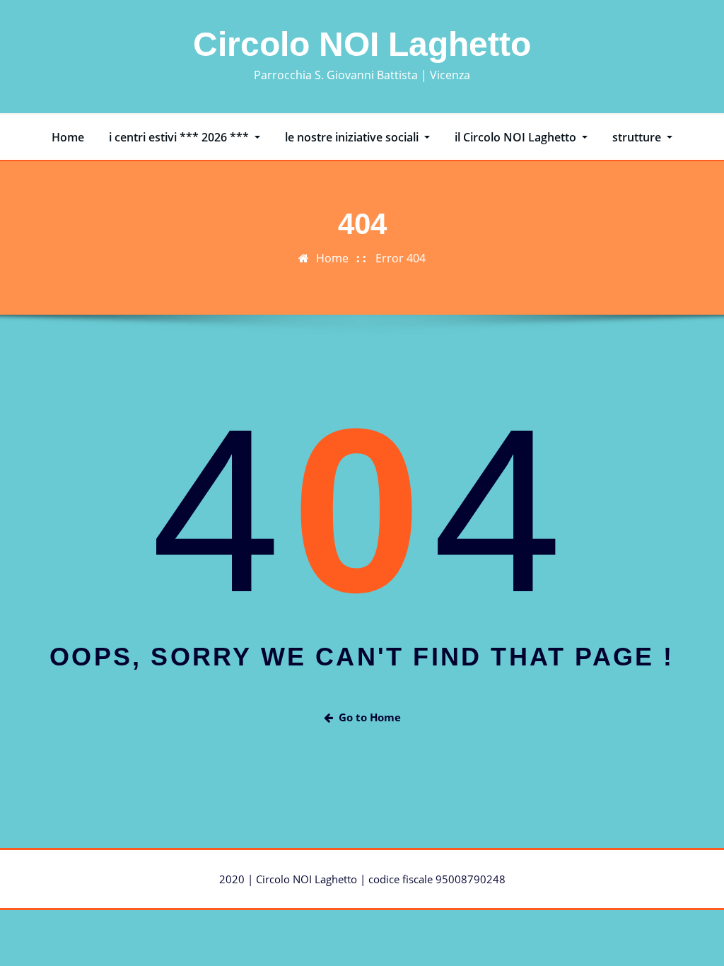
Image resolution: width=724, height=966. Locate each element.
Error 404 (400, 258)
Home (68, 137)
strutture (638, 137)
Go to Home (370, 717)
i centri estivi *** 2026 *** (180, 137)
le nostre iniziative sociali (353, 137)
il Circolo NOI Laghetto (517, 137)
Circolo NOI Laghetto (362, 44)
